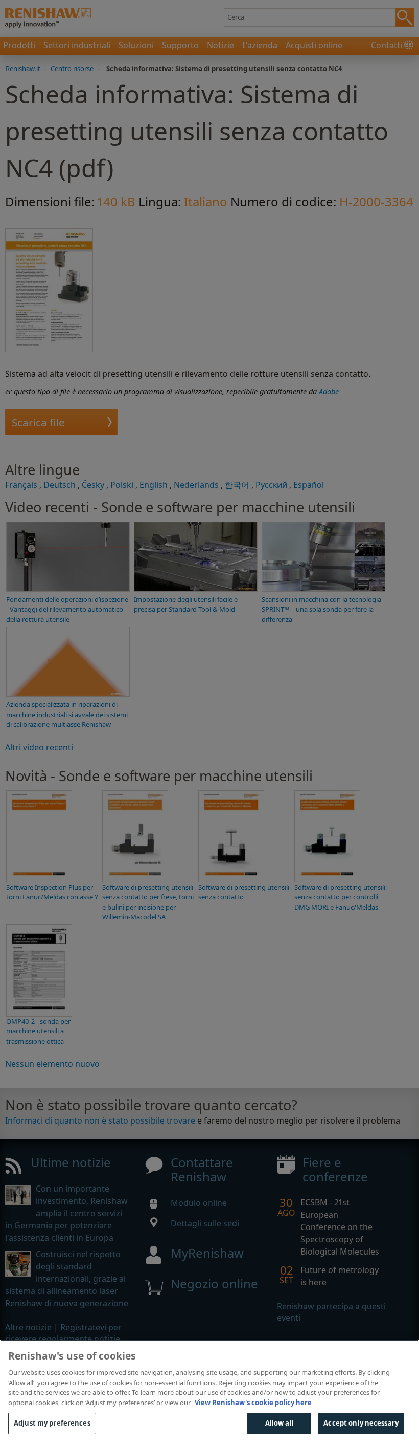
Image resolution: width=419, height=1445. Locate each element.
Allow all (279, 1423)
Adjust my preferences (52, 1423)
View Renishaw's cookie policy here (253, 1402)
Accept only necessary (361, 1423)
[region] (209, 1392)
